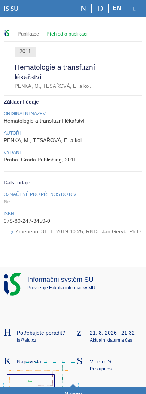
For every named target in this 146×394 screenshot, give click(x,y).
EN (117, 8)
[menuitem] (125, 72)
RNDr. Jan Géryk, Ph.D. (114, 231)
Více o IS (100, 361)
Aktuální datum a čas (111, 340)
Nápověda (29, 361)
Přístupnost (101, 369)
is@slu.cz (26, 340)
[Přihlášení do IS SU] (133, 8)
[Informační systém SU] (7, 33)
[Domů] (83, 8)
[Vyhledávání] (100, 8)
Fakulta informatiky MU (72, 287)
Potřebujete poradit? (41, 333)
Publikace (28, 34)
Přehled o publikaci (67, 34)
